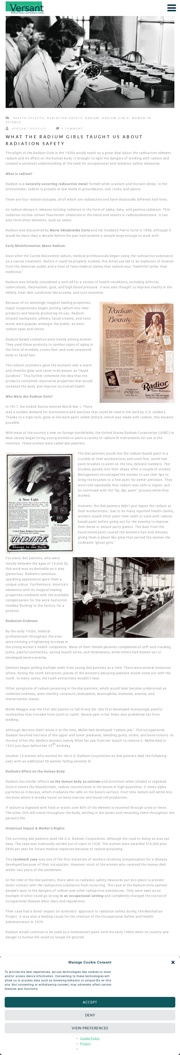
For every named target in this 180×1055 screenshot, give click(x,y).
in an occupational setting (82, 896)
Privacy (85, 1043)
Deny (90, 1015)
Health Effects (29, 118)
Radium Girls (115, 118)
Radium (92, 118)
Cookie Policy (90, 1038)
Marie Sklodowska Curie (70, 230)
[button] (173, 962)
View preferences (90, 1028)
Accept (90, 1002)
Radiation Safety (64, 118)
